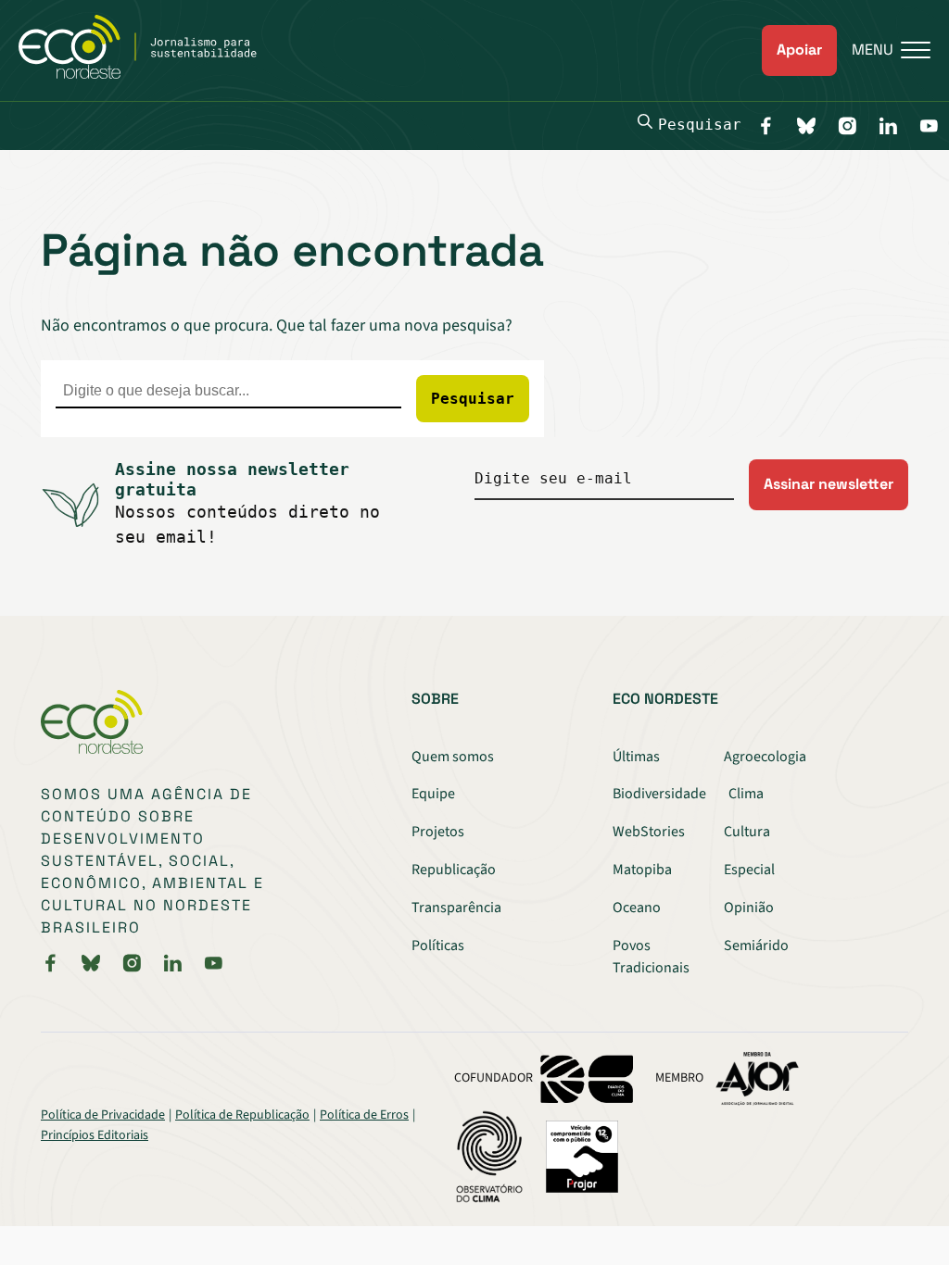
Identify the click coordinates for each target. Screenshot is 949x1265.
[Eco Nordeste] (148, 74)
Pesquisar (699, 124)
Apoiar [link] (799, 49)
